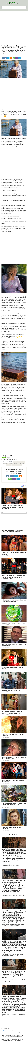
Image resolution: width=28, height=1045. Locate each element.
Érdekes (16, 56)
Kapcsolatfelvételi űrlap (6, 1032)
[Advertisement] (14, 27)
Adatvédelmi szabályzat (6, 1030)
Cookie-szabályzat (17, 1030)
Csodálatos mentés (18, 461)
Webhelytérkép (16, 1032)
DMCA (21, 1032)
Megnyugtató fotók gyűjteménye (10, 463)
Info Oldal (12, 2)
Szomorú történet (17, 465)
